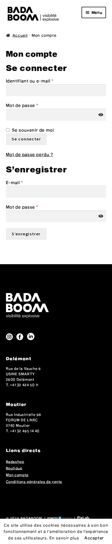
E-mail (14, 182)
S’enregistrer (26, 233)
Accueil (20, 35)
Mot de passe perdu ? (29, 154)
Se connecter (26, 138)
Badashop (15, 461)
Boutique (14, 468)
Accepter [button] (94, 537)
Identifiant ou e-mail (30, 80)
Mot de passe (22, 105)
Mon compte (17, 475)
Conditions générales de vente (34, 482)
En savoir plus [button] (64, 537)
